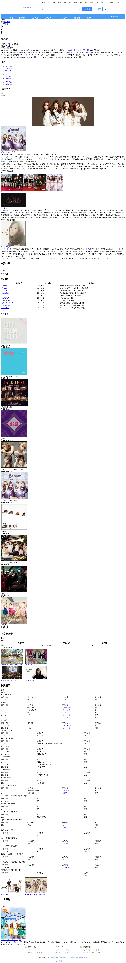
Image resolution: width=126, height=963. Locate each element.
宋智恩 (82, 50)
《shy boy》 (66, 790)
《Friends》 (5, 290)
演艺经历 (9, 66)
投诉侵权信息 (86, 952)
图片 (70, 2)
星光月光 (65, 843)
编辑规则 (30, 952)
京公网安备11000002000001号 (64, 961)
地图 (80, 2)
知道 (59, 2)
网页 (43, 2)
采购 (96, 2)
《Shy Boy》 (66, 699)
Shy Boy (60, 55)
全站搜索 (97, 9)
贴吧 (54, 2)
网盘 (64, 2)
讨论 (8, 44)
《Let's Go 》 (5, 293)
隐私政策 (62, 957)
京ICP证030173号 (80, 957)
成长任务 (30, 950)
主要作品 (9, 68)
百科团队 (77, 18)
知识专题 (48, 18)
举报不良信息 (86, 950)
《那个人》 (5, 308)
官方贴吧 (58, 952)
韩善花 (88, 50)
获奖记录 (9, 82)
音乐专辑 (8, 76)
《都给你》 (5, 285)
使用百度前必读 (50, 957)
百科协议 (57, 957)
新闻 (49, 2)
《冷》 (3, 295)
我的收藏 (7, 22)
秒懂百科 (22, 18)
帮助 (105, 9)
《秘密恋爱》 (6, 298)
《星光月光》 (67, 707)
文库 (86, 2)
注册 (123, 2)
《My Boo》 (5, 288)
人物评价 (9, 84)
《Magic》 (65, 827)
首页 (11, 18)
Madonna (23, 55)
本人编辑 (39, 952)
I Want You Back (32, 52)
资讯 (91, 2)
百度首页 (112, 2)
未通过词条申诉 (96, 950)
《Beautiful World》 (7, 303)
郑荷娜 (76, 50)
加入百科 (65, 18)
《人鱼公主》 (6, 305)
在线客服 (66, 950)
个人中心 (114, 16)
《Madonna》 (66, 825)
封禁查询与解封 (96, 952)
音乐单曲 (8, 74)
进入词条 (86, 9)
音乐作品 (8, 71)
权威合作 (90, 18)
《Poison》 (65, 867)
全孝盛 (70, 50)
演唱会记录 (9, 78)
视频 (75, 2)
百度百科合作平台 (70, 957)
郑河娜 (88, 249)
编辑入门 (39, 950)
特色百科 (35, 18)
